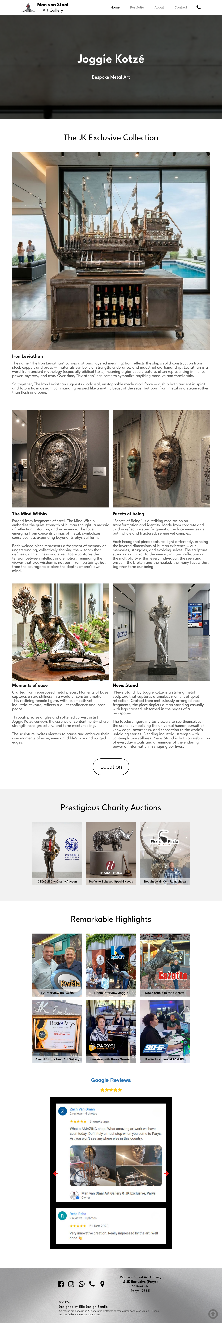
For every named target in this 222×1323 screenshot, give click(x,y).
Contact (180, 7)
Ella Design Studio (93, 1306)
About (159, 7)
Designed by (69, 1306)
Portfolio (137, 7)
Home (115, 7)
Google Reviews (111, 1079)
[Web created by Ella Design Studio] (112, 1306)
